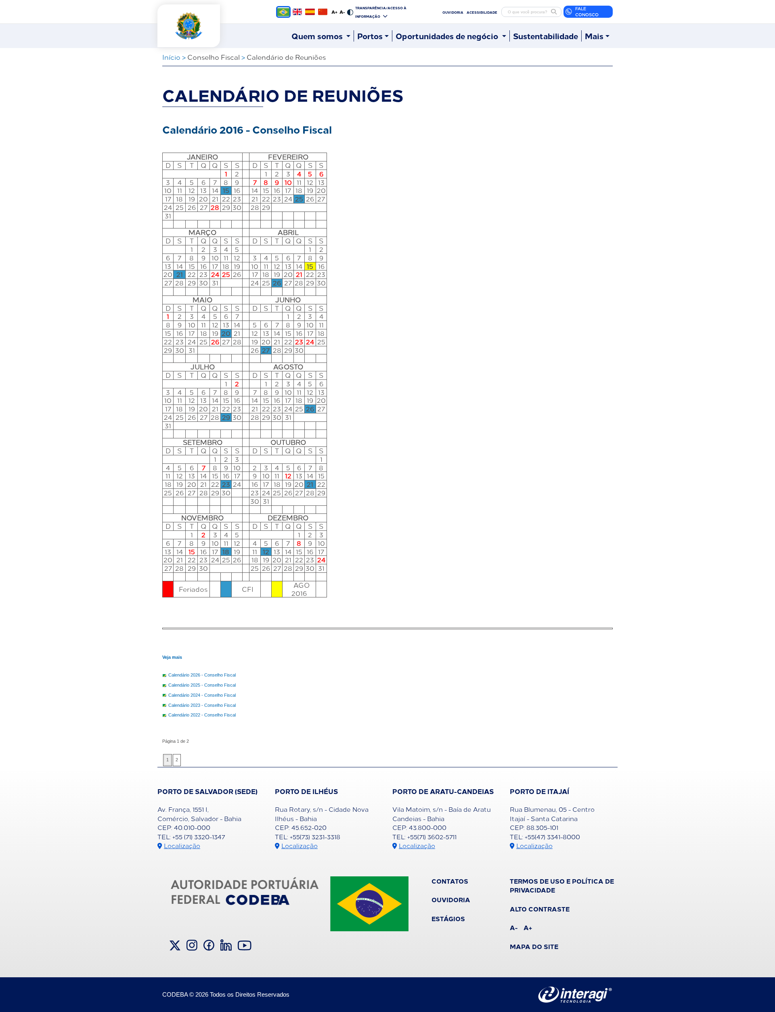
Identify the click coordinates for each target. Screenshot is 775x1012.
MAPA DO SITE (534, 946)
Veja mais (172, 657)
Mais (594, 36)
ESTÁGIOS (448, 918)
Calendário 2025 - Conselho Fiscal (202, 685)
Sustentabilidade (545, 36)
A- (342, 11)
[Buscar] (554, 11)
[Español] (309, 11)
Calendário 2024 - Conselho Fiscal (202, 695)
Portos (370, 36)
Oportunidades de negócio (448, 36)
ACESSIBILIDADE (482, 12)
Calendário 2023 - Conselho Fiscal (202, 705)
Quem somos (318, 36)
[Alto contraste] (350, 11)
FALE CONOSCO (587, 11)
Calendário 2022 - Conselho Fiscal (202, 714)
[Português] (283, 12)
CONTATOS (449, 880)
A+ (334, 11)
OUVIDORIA (452, 12)
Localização (182, 845)
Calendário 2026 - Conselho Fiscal (202, 675)
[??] (322, 11)
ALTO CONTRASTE (540, 908)
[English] (297, 11)
